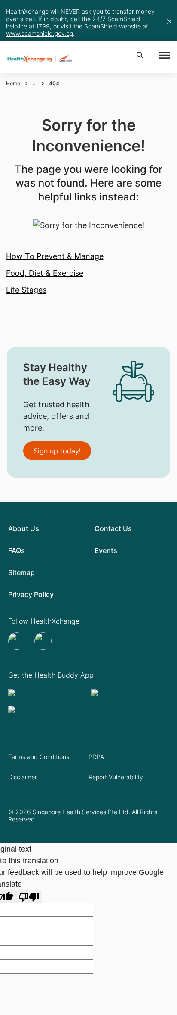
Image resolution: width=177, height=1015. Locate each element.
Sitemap (21, 572)
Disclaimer (22, 777)
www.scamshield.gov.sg (39, 33)
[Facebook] (44, 641)
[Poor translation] (29, 896)
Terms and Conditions (38, 756)
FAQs (16, 550)
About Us (23, 528)
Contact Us (113, 528)
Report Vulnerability (115, 777)
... (35, 83)
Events (106, 550)
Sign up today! (57, 451)
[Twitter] (17, 641)
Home (13, 83)
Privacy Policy (31, 594)
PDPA (96, 756)
